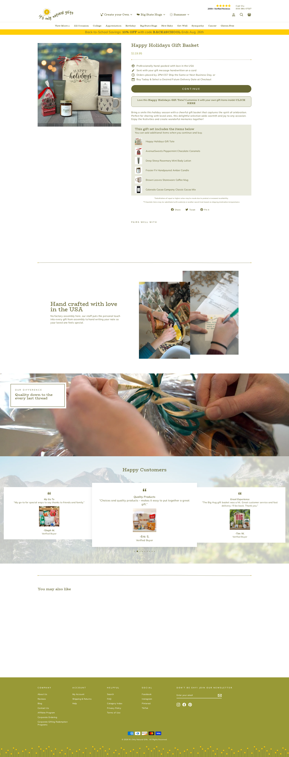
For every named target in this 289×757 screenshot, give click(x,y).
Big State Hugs (151, 14)
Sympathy (198, 25)
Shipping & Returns (82, 699)
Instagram (147, 699)
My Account (78, 694)
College (97, 25)
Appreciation (113, 25)
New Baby (167, 25)
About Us (42, 694)
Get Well (182, 25)
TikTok (145, 708)
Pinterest (146, 703)
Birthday (131, 25)
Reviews (42, 699)
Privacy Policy (114, 708)
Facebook (146, 694)
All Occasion (81, 25)
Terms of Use (113, 712)
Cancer (212, 25)
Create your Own (116, 14)
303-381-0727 (243, 8)
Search (110, 694)
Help (74, 703)
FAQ (109, 699)
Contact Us (43, 708)
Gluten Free (227, 25)
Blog (40, 703)
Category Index (114, 703)
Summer (180, 14)
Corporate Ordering (47, 717)
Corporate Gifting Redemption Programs (53, 723)
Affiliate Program (46, 712)
